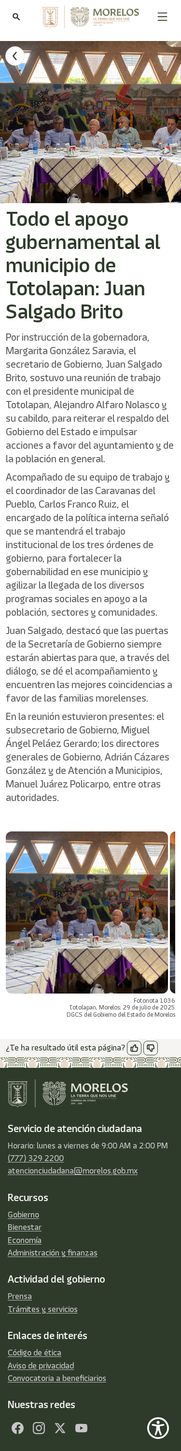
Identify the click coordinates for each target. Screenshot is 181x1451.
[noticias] (15, 56)
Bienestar (25, 1227)
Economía (25, 1240)
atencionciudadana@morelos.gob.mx (73, 1170)
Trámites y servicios (43, 1309)
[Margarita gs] (60, 1427)
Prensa (20, 1296)
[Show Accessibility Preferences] (158, 1428)
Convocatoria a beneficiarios (57, 1378)
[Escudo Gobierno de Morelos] (88, 17)
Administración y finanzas (52, 1252)
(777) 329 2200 (36, 1158)
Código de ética (34, 1352)
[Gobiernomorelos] (38, 1427)
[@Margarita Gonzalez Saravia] (81, 1427)
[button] (162, 16)
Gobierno (23, 1214)
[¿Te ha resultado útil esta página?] (134, 1048)
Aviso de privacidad (41, 1365)
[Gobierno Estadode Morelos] (17, 1427)
